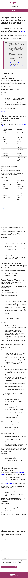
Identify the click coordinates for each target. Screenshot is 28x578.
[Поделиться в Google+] (12, 523)
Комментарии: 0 (16, 25)
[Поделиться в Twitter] (15, 523)
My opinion (14, 2)
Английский (9, 25)
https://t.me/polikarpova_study (16, 62)
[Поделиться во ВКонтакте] (6, 523)
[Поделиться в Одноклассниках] (9, 523)
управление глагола (9, 483)
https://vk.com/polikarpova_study (16, 66)
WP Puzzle (16, 575)
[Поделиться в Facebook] (2, 523)
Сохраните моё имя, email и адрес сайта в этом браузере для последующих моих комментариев (12, 562)
